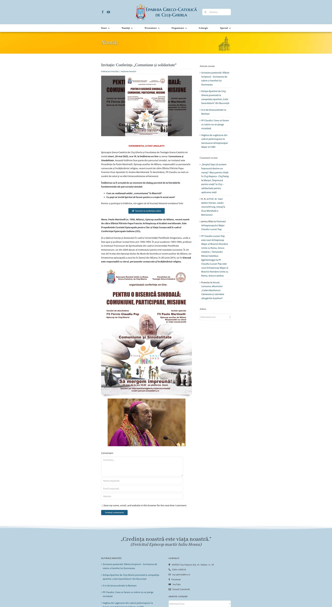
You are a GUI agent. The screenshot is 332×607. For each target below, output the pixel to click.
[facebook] (102, 12)
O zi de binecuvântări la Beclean (120, 585)
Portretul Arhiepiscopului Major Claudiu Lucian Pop (213, 225)
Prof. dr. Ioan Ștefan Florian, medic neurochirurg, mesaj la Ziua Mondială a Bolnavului (213, 206)
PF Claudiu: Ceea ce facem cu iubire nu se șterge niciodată (215, 124)
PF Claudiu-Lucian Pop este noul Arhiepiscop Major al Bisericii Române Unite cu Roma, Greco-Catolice (214, 267)
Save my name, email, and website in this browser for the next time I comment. (145, 505)
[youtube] (108, 12)
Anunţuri (132, 71)
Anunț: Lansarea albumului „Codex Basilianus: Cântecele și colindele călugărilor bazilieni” (212, 290)
